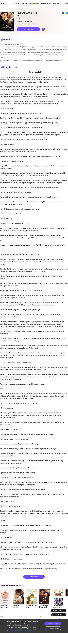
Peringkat (24, 3)
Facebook (58, 618)
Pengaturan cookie (53, 628)
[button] (28, 29)
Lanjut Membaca (34, 576)
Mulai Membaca (28, 29)
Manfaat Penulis (46, 3)
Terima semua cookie (53, 624)
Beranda (16, 3)
